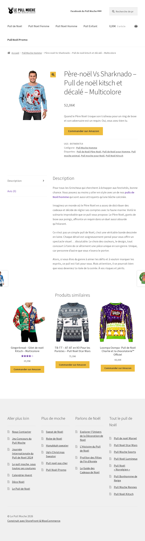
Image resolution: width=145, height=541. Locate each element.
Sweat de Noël (54, 431)
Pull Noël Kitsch (114, 155)
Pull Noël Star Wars (125, 445)
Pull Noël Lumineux (125, 458)
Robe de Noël (54, 438)
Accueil (15, 52)
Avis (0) (11, 191)
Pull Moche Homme (32, 52)
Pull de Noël (14, 26)
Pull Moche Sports (125, 452)
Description (14, 180)
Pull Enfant (90, 26)
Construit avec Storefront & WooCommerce (33, 520)
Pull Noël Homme (66, 26)
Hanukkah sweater (57, 445)
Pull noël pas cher (57, 463)
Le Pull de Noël (21, 488)
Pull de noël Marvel (125, 438)
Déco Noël (18, 482)
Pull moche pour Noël (93, 155)
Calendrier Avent (22, 475)
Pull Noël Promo (56, 470)
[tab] (27, 181)
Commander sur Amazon (83, 131)
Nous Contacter (21, 431)
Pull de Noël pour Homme (116, 151)
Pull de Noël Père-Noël (89, 151)
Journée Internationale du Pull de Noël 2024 (22, 453)
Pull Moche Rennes (125, 487)
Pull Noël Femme (38, 26)
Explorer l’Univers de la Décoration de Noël (91, 435)
